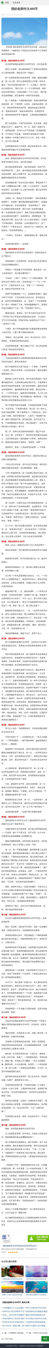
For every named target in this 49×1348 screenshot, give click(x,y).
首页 (7, 3)
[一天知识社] (2, 2)
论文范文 (16, 3)
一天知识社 (21, 1346)
